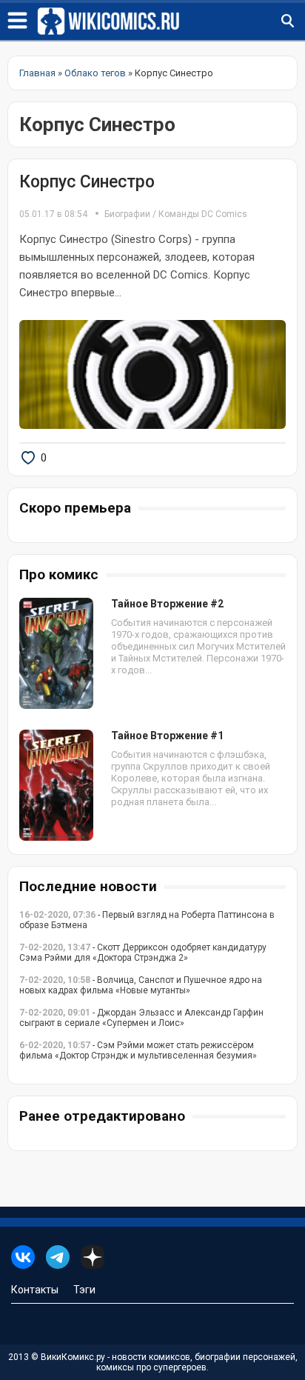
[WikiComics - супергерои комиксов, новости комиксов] (171, 21)
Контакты (34, 1290)
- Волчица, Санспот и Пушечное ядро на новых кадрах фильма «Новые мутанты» (140, 985)
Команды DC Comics (202, 214)
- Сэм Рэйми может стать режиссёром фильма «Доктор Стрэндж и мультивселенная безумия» (138, 1050)
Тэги (84, 1290)
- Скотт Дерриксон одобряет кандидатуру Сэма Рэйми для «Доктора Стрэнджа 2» (143, 952)
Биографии (127, 214)
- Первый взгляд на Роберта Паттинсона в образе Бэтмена (147, 920)
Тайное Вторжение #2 (167, 604)
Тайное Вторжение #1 (167, 735)
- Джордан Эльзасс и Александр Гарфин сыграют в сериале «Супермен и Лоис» (141, 1017)
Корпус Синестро (87, 182)
